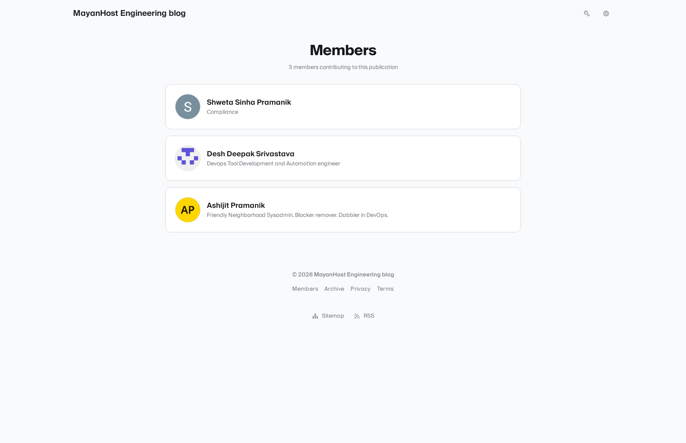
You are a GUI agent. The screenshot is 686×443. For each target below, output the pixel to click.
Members (305, 289)
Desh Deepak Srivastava (251, 154)
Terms (385, 289)
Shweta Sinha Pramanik (249, 102)
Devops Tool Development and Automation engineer (273, 164)
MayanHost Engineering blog (129, 13)
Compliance (222, 112)
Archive (334, 289)
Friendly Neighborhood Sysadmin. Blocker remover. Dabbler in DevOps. (297, 215)
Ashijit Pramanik (236, 205)
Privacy (360, 289)
